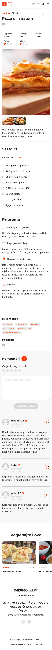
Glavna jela (21, 324)
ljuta (14, 465)
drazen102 (17, 420)
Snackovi (35, 324)
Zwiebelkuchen (12, 571)
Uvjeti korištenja (17, 644)
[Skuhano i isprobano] (42, 13)
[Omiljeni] (47, 13)
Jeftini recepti (24, 328)
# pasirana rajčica (12, 333)
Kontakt (39, 639)
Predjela (7, 324)
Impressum (28, 639)
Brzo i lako (8, 328)
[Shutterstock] (26, 82)
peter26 (16, 493)
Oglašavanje (14, 639)
